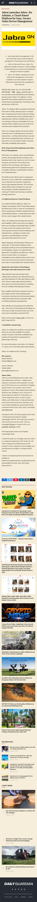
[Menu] (3, 3)
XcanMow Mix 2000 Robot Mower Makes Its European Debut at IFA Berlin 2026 (17, 679)
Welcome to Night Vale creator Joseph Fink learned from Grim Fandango (19, 840)
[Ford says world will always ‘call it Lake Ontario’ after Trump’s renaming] (5, 757)
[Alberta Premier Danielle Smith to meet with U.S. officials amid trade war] (5, 749)
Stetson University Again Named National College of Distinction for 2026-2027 (16, 731)
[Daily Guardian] (18, 3)
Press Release (5, 8)
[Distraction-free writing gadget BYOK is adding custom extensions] (5, 778)
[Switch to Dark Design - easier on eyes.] (34, 3)
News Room (6, 24)
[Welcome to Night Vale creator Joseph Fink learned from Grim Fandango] (18, 827)
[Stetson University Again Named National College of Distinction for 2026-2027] (18, 718)
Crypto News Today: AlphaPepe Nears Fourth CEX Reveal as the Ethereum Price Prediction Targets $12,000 (17, 626)
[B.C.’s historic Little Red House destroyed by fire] (18, 855)
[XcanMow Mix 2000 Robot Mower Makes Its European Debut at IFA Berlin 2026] (18, 666)
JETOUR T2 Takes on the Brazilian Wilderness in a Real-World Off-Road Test (18, 705)
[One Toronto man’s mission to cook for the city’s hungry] (18, 799)
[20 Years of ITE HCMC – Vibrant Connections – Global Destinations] (18, 527)
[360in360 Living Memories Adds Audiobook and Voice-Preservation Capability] (18, 640)
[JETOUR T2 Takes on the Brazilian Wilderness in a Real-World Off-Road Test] (18, 692)
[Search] (31, 3)
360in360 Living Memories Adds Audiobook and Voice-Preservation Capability (18, 653)
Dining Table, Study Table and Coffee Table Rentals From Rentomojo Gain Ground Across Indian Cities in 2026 (17, 598)
